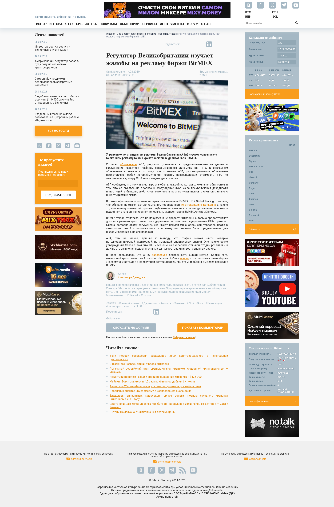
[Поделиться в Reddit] (225, 44)
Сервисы (149, 24)
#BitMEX (111, 303)
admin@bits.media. (211, 490)
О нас (205, 24)
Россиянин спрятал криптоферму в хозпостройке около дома (150, 391)
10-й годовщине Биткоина (198, 204)
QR (232, 493)
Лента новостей (50, 34)
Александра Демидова (131, 277)
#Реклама (165, 303)
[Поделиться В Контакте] (217, 44)
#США (190, 303)
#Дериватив (149, 303)
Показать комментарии (202, 328)
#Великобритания (129, 303)
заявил (184, 258)
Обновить (254, 229)
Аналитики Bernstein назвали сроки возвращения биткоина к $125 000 (156, 376)
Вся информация (259, 401)
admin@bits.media (81, 459)
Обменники (130, 24)
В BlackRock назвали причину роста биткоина (139, 364)
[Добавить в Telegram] (201, 44)
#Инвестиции (214, 303)
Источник (114, 318)
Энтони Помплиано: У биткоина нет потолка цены (142, 412)
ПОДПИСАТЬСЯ (56, 194)
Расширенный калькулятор (264, 94)
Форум (192, 24)
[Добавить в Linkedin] (209, 44)
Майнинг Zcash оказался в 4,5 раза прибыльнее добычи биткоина (152, 381)
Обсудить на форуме (131, 328)
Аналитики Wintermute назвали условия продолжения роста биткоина (155, 386)
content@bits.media (169, 461)
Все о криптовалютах (54, 24)
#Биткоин (179, 303)
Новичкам (108, 24)
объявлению (128, 164)
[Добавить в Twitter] (193, 44)
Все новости (58, 131)
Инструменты (172, 24)
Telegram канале (184, 337)
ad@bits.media (257, 459)
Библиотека (86, 24)
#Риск (200, 303)
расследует (159, 255)
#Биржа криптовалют (119, 306)
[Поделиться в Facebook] (185, 44)
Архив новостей (167, 496)
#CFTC (138, 306)
